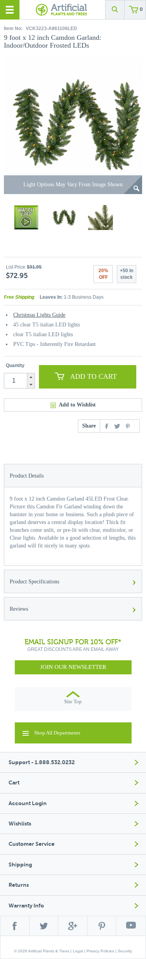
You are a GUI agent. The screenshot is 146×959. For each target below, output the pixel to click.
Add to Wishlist (77, 405)
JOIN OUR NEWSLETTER (73, 667)
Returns (19, 885)
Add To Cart (93, 376)
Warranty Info (26, 906)
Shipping (20, 865)
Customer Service (32, 844)
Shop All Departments (57, 733)
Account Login (28, 803)
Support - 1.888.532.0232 (42, 762)
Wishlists (20, 824)
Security (125, 951)
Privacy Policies (100, 951)
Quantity (15, 365)
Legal (78, 951)
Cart (14, 783)
